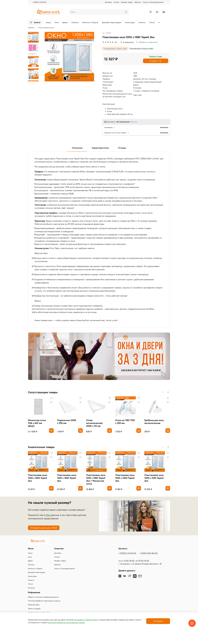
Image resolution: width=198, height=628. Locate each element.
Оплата (116, 2)
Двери (65, 22)
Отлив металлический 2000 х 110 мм (94, 423)
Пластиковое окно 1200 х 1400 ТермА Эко (37, 478)
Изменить (134, 122)
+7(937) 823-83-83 (148, 553)
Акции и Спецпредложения (153, 2)
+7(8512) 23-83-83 (39, 2)
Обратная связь (33, 605)
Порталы (75, 22)
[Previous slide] (44, 56)
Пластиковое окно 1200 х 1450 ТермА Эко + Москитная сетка (95, 479)
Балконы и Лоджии (90, 22)
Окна (57, 22)
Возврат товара (126, 2)
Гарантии (138, 2)
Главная (31, 27)
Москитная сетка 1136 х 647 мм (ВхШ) (37, 423)
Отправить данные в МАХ (43, 527)
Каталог (37, 22)
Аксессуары (130, 22)
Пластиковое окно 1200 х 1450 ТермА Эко (66, 478)
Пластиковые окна (46, 27)
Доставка (108, 2)
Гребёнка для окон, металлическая (154, 421)
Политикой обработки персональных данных (66, 622)
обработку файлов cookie (87, 620)
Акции (48, 22)
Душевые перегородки (111, 22)
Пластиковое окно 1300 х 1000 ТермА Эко (125, 478)
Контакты (31, 588)
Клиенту (142, 22)
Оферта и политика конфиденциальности (43, 597)
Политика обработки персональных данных (44, 601)
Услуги (152, 22)
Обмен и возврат (34, 609)
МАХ (48, 515)
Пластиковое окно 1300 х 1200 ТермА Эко (154, 478)
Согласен (158, 621)
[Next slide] (33, 78)
